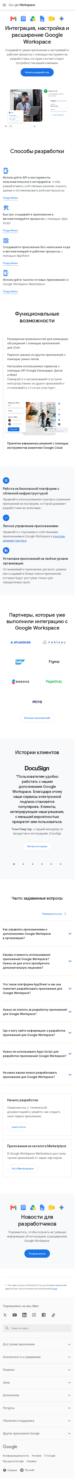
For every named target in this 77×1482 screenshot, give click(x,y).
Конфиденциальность (16, 1464)
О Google (49, 1464)
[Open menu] (4, 5)
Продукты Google (13, 1470)
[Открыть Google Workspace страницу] (22, 5)
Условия (36, 1464)
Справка (31, 1470)
